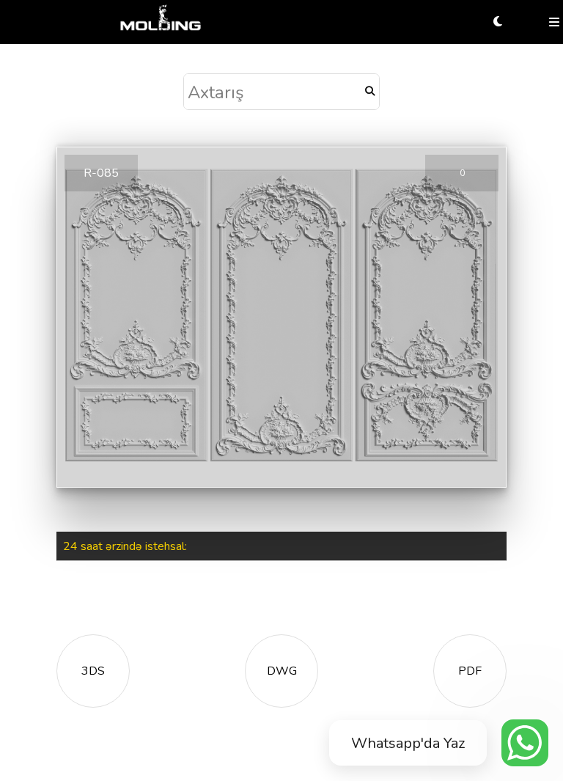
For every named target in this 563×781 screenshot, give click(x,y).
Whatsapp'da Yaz (408, 743)
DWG (282, 671)
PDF (470, 671)
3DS (93, 671)
